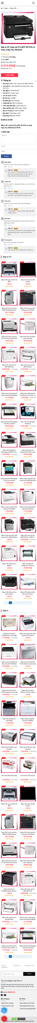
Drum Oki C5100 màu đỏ (27, 775)
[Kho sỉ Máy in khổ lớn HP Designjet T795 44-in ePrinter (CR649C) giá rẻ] (9, 411)
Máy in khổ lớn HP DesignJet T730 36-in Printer (27, 565)
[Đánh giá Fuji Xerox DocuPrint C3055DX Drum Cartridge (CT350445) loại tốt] (9, 623)
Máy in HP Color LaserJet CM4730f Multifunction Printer (9, 310)
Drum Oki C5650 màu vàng (9, 775)
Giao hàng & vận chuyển (27, 1003)
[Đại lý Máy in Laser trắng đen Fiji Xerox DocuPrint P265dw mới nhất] (9, 651)
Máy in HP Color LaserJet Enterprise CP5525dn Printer (27, 310)
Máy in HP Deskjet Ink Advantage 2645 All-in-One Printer (9, 452)
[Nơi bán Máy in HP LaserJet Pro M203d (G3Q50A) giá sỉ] (9, 553)
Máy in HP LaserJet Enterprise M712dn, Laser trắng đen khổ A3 (27, 452)
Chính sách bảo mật (8, 1006)
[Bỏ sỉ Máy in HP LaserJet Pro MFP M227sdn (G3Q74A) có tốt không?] (9, 354)
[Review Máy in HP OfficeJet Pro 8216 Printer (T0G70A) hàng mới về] (9, 581)
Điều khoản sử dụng (7, 1003)
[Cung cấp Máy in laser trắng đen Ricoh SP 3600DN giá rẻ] (27, 708)
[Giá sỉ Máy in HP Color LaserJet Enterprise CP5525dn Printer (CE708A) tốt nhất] (27, 297)
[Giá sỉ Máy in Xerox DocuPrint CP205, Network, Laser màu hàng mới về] (9, 680)
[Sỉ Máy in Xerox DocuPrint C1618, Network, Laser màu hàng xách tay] (27, 651)
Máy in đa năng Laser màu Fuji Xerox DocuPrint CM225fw (28, 635)
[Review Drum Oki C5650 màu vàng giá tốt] (9, 765)
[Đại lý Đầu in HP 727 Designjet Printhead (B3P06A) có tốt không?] (27, 411)
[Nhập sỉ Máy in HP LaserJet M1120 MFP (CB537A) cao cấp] (9, 269)
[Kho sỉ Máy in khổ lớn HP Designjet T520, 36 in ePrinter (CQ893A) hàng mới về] (9, 468)
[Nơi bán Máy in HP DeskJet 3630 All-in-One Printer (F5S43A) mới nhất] (27, 581)
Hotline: (9, 992)
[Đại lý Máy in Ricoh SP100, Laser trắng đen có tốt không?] (27, 736)
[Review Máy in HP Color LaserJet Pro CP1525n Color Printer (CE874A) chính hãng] (9, 326)
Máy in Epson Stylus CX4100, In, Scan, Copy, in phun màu (27, 692)
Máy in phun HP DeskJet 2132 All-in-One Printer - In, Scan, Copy (28, 395)
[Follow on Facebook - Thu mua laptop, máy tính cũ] (2, 995)
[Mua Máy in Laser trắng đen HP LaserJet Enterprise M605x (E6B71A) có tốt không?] (9, 383)
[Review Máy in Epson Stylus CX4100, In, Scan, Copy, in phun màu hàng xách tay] (27, 680)
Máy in (5, 610)
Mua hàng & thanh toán (27, 1006)
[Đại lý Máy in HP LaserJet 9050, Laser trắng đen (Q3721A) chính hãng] (27, 326)
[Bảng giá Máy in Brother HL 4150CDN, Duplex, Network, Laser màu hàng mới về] (9, 878)
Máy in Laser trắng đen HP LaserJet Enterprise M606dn (28, 508)
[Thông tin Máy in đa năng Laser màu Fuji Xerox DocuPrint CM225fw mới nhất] (27, 623)
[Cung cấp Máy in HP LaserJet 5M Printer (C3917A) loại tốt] (27, 269)
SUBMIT (29, 974)
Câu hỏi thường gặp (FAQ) (28, 1008)
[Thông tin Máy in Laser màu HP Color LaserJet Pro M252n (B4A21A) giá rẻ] (9, 496)
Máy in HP (13, 62)
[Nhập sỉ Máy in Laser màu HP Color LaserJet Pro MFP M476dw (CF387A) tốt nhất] (27, 468)
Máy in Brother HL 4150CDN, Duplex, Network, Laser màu (9, 891)
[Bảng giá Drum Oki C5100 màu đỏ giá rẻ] (27, 765)
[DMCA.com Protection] (18, 1018)
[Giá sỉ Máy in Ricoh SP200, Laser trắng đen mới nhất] (9, 736)
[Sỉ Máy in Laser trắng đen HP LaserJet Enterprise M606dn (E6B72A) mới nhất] (27, 496)
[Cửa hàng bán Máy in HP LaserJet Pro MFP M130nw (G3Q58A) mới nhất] (27, 354)
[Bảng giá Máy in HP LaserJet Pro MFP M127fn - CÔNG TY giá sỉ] (27, 525)
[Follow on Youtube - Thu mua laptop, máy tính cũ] (5, 995)
